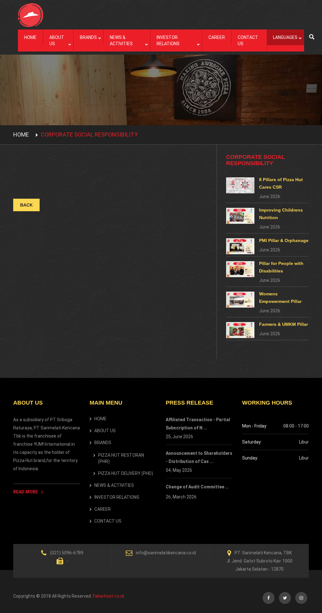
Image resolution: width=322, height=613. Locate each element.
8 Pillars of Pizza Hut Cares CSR (281, 183)
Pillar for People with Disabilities (281, 267)
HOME (30, 37)
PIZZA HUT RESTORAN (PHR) (121, 458)
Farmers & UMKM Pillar (283, 324)
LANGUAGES (285, 37)
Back (26, 204)
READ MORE (26, 491)
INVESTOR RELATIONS (168, 40)
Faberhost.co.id (108, 596)
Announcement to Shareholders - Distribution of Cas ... (199, 457)
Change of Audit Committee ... (197, 486)
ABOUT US (56, 40)
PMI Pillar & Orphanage (283, 240)
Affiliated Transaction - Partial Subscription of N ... (198, 423)
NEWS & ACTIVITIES (121, 40)
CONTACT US (248, 40)
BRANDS (88, 37)
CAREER (216, 37)
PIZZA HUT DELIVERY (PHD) (125, 473)
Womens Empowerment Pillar (280, 297)
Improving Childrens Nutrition (281, 213)
